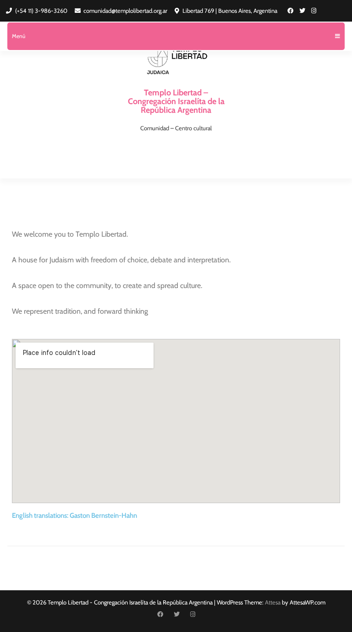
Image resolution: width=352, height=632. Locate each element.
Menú (18, 36)
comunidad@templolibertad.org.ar (125, 10)
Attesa (272, 602)
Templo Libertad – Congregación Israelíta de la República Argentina (176, 101)
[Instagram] (313, 10)
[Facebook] (291, 10)
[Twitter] (302, 10)
